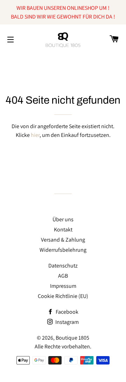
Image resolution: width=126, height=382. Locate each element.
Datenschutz (63, 265)
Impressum (63, 286)
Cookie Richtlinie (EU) (63, 296)
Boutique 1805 (72, 337)
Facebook (66, 311)
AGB (63, 275)
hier (35, 135)
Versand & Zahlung (63, 239)
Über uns (63, 219)
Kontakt (63, 229)
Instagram (66, 322)
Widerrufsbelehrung (63, 249)
